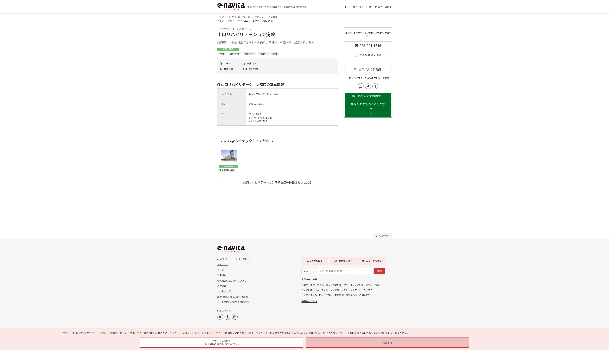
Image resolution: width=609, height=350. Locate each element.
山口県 (231, 16)
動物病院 (339, 294)
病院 (230, 20)
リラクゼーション (339, 289)
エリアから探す (354, 7)
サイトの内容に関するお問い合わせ (235, 302)
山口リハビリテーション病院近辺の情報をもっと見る (277, 182)
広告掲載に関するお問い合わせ (232, 296)
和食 (312, 284)
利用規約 (221, 275)
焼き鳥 (320, 284)
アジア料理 (306, 289)
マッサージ (355, 289)
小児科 (329, 294)
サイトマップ (224, 291)
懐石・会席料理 (333, 284)
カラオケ (367, 289)
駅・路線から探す (380, 7)
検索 (379, 271)
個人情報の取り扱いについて (231, 280)
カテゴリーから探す (372, 260)
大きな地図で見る (259, 121)
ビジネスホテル (309, 294)
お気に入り (222, 264)
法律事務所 (364, 294)
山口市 (241, 16)
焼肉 (346, 284)
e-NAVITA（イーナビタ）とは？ (233, 259)
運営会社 (221, 285)
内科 (238, 20)
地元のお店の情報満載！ (368, 105)
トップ (220, 16)
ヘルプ (220, 269)
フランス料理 (372, 284)
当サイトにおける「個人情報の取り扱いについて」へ (221, 342)
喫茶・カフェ (321, 289)
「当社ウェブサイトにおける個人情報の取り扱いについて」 (358, 332)
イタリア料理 (356, 284)
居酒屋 (304, 284)
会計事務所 (351, 294)
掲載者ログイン (309, 301)
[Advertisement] (368, 171)
